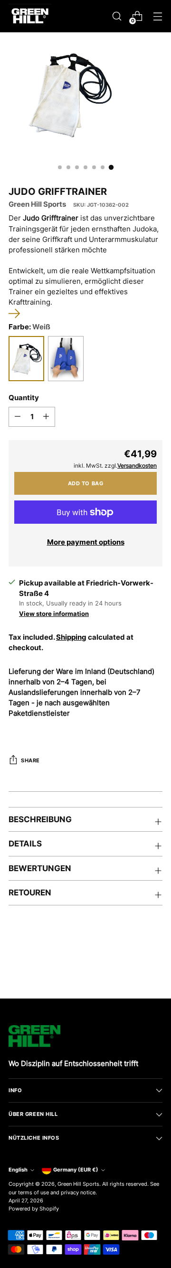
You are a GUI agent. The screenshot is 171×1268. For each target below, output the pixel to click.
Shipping (71, 637)
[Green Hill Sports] (30, 16)
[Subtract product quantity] (17, 416)
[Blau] (66, 358)
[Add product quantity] (46, 416)
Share (30, 760)
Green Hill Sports (37, 204)
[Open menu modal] (157, 16)
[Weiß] (26, 358)
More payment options (85, 542)
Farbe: (29, 327)
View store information (54, 613)
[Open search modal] (116, 16)
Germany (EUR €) (75, 1169)
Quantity (24, 398)
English (18, 1169)
